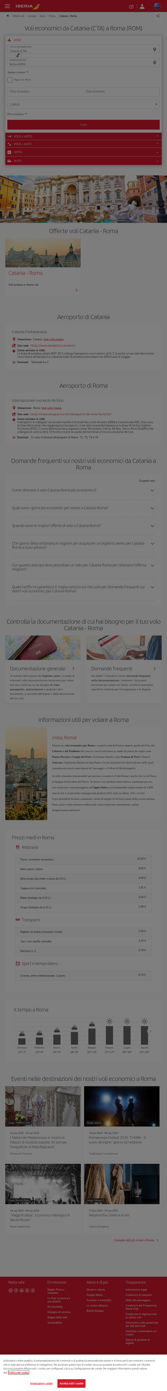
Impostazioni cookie (41, 1383)
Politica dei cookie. (19, 1372)
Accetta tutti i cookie (72, 1383)
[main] (83, 1373)
